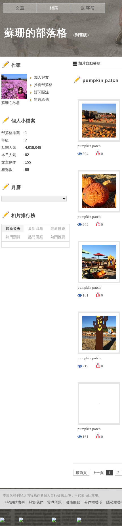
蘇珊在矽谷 (10, 103)
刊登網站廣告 (14, 502)
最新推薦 (58, 228)
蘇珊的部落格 (35, 32)
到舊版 (81, 35)
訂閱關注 (41, 92)
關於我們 (36, 502)
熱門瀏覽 (13, 237)
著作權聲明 (93, 502)
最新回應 (35, 228)
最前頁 (81, 473)
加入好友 (41, 77)
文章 (19, 8)
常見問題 (54, 502)
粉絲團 (11, 521)
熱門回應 (35, 237)
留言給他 (41, 99)
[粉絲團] (2, 520)
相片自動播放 (89, 63)
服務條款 (73, 502)
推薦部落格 (43, 85)
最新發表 (13, 228)
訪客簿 (88, 8)
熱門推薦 (58, 237)
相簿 (53, 8)
